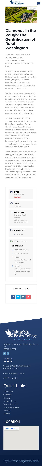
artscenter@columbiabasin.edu (23, 261)
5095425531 (25, 254)
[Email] (28, 297)
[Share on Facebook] (13, 297)
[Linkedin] (23, 297)
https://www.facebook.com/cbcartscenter (23, 271)
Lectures (19, 234)
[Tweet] (18, 297)
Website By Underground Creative (27, 462)
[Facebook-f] (4, 353)
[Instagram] (8, 353)
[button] (38, 3)
